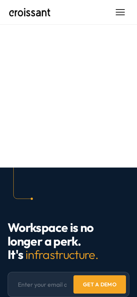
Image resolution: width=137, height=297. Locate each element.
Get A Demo (99, 284)
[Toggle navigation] (120, 12)
